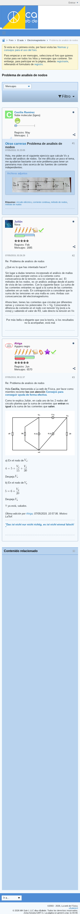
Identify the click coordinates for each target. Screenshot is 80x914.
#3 (73, 377)
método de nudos (13, 204)
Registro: (19, 132)
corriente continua (41, 202)
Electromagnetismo (36, 40)
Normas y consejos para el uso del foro (36, 49)
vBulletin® (73, 908)
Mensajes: (20, 135)
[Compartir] (74, 134)
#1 (73, 143)
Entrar (72, 2)
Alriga (29, 513)
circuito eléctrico (24, 202)
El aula (20, 40)
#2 (73, 255)
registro (38, 64)
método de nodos (59, 202)
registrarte (62, 61)
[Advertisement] (40, 722)
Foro (11, 40)
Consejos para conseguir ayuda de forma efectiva (34, 393)
